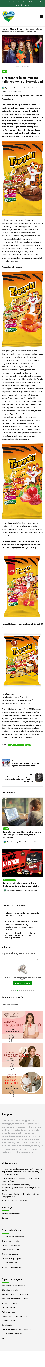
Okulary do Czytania (10, 1255)
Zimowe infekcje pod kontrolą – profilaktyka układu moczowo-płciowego (21, 920)
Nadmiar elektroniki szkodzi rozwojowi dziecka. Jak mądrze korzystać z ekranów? (22, 834)
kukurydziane (19, 745)
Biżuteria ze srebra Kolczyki (13, 1299)
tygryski (28, 745)
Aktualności (26, 5)
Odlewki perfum (8, 1334)
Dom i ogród (6, 2)
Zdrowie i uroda (8, 1321)
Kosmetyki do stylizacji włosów (15, 1330)
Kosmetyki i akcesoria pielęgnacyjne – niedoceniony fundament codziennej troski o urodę (21, 1201)
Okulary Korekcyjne (10, 1268)
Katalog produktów (36, 2)
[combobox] (22, 1018)
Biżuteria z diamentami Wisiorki (15, 1312)
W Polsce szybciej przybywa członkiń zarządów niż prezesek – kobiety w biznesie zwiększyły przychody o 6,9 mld (22, 1186)
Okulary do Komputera (11, 1259)
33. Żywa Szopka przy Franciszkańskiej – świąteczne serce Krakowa (19, 927)
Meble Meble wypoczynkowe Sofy (16, 1343)
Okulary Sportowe (9, 1276)
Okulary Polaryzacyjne (11, 1272)
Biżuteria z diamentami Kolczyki (15, 1308)
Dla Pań (25, 2)
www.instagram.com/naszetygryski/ (17, 700)
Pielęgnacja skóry (9, 1325)
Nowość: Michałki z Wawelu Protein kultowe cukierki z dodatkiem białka (21, 884)
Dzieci (5, 72)
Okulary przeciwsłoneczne (13, 1250)
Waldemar (9, 913)
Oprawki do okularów (11, 1263)
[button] (37, 959)
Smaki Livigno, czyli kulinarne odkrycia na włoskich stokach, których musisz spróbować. (21, 935)
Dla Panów (16, 2)
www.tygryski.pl (8, 694)
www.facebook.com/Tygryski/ (15, 697)
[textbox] (22, 1018)
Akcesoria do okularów (11, 1281)
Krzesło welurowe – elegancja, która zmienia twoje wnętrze (22, 914)
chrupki (10, 745)
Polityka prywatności (11, 1227)
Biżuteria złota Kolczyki (11, 1304)
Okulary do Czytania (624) (22, 978)
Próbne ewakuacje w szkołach (14, 1214)
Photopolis (9, 933)
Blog (17, 5)
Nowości (13, 880)
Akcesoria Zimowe (9, 1317)
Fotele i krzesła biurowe (12, 1347)
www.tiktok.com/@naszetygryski (16, 703)
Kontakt (5, 1232)
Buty (3, 1352)
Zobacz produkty (22, 997)
